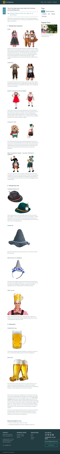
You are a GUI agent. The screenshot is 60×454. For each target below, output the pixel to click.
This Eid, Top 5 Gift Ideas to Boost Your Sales (18, 422)
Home (42, 2)
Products (49, 2)
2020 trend (44, 16)
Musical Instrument (50, 11)
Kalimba (53, 13)
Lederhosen (28, 13)
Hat (32, 13)
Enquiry (55, 2)
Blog (45, 2)
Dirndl (24, 13)
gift (49, 13)
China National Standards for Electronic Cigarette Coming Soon (22, 424)
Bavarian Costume (19, 13)
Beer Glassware (13, 14)
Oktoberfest (12, 13)
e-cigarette (44, 13)
